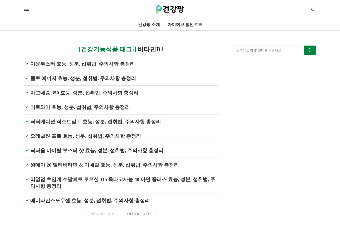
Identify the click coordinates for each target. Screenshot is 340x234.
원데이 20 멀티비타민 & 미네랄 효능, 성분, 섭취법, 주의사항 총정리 (104, 165)
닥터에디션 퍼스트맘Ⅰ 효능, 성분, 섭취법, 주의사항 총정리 (95, 121)
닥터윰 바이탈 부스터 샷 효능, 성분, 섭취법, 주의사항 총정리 (97, 150)
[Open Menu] (26, 9)
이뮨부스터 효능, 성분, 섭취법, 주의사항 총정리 (82, 63)
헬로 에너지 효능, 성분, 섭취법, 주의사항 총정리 (83, 78)
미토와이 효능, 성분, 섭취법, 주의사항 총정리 (80, 107)
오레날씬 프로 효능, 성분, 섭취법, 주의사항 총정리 (85, 136)
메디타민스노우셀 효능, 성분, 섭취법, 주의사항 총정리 (90, 200)
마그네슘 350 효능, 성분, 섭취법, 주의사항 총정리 (84, 92)
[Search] (313, 10)
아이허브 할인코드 (185, 24)
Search (310, 50)
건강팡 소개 (149, 24)
